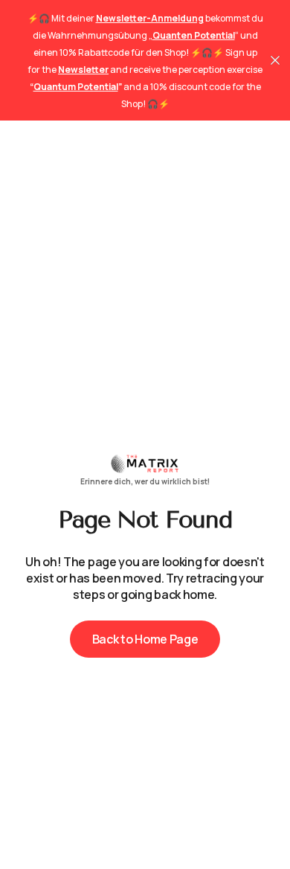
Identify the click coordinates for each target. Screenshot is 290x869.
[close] (275, 60)
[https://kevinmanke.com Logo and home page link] (145, 469)
